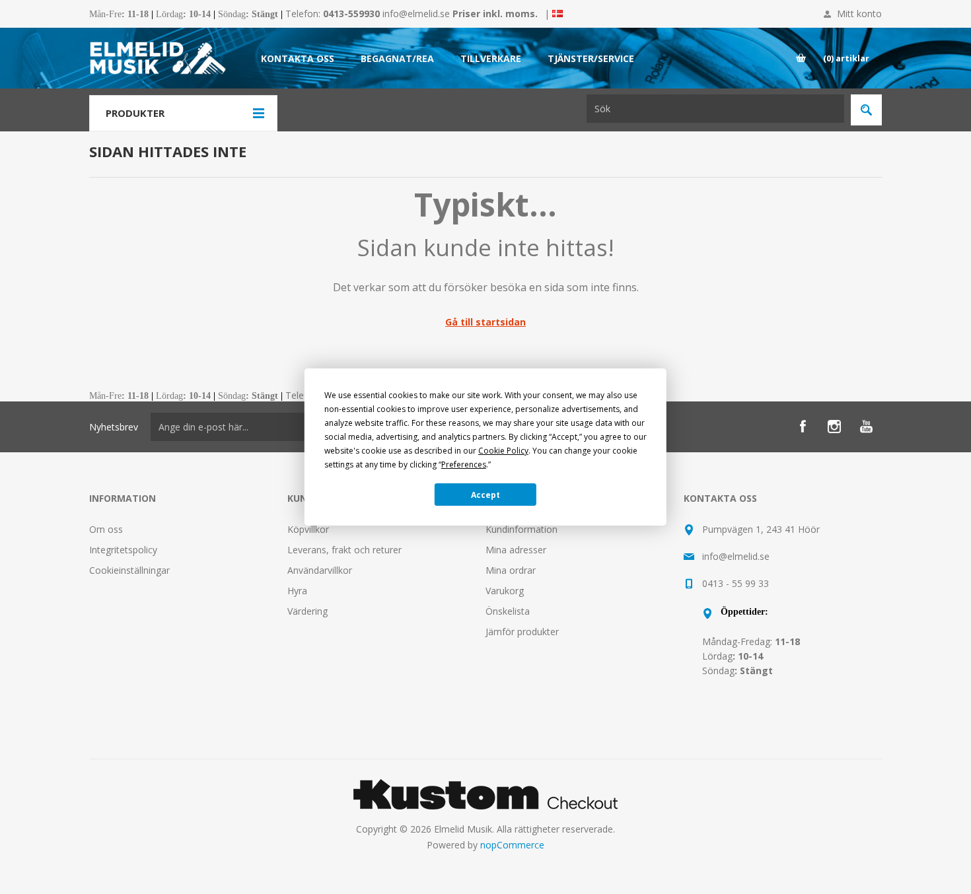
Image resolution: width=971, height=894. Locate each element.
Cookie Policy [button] (503, 450)
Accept (485, 494)
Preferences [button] (463, 464)
